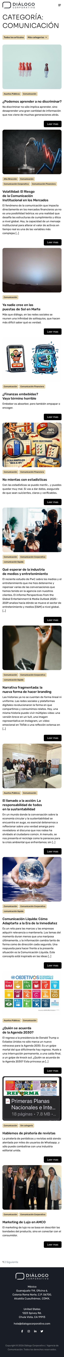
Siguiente (12, 1262)
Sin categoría (26, 1125)
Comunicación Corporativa (16, 184)
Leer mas (52, 124)
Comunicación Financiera (44, 184)
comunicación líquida (13, 562)
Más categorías (36, 37)
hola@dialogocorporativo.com (32, 1323)
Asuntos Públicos (12, 94)
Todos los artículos (14, 37)
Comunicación (29, 94)
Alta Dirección (10, 179)
